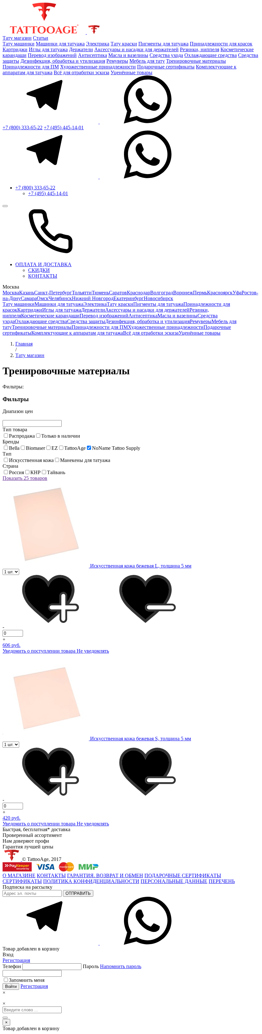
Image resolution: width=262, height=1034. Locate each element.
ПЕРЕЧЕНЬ (222, 881)
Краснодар (138, 292)
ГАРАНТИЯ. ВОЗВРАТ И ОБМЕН (105, 875)
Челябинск (60, 298)
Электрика (97, 43)
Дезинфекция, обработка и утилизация (62, 61)
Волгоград (161, 292)
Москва (11, 292)
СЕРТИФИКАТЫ (22, 881)
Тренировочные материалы (196, 61)
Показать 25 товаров (25, 478)
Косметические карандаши (50, 315)
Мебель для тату (147, 61)
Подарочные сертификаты (166, 66)
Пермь (200, 292)
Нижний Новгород (92, 298)
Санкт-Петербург (53, 292)
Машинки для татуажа (60, 43)
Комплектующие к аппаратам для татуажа (77, 333)
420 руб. (11, 818)
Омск (43, 298)
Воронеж (183, 292)
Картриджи (15, 49)
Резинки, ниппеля (199, 49)
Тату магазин (17, 38)
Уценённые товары (131, 72)
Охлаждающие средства (210, 55)
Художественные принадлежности (98, 66)
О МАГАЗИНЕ (19, 875)
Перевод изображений (52, 55)
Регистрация (16, 960)
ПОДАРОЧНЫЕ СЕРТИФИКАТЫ (182, 875)
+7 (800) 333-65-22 (22, 127)
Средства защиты (86, 321)
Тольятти (82, 292)
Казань (26, 292)
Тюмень (100, 292)
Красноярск (220, 292)
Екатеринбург (128, 298)
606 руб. (11, 645)
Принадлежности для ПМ (31, 66)
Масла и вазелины (128, 55)
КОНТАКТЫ (42, 276)
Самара (29, 298)
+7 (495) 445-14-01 (64, 127)
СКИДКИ (39, 270)
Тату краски (124, 43)
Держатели (81, 49)
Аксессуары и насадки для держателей (136, 49)
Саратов (118, 292)
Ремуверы (117, 61)
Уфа (237, 292)
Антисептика (92, 55)
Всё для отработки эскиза (81, 72)
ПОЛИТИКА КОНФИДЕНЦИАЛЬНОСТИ (91, 881)
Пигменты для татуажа (163, 43)
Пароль (112, 966)
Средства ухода (166, 55)
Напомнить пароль (120, 966)
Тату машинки (19, 43)
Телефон (12, 966)
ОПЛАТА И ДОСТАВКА (43, 264)
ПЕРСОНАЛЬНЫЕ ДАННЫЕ (174, 881)
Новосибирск (158, 298)
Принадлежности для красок (221, 43)
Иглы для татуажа (48, 49)
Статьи (40, 38)
